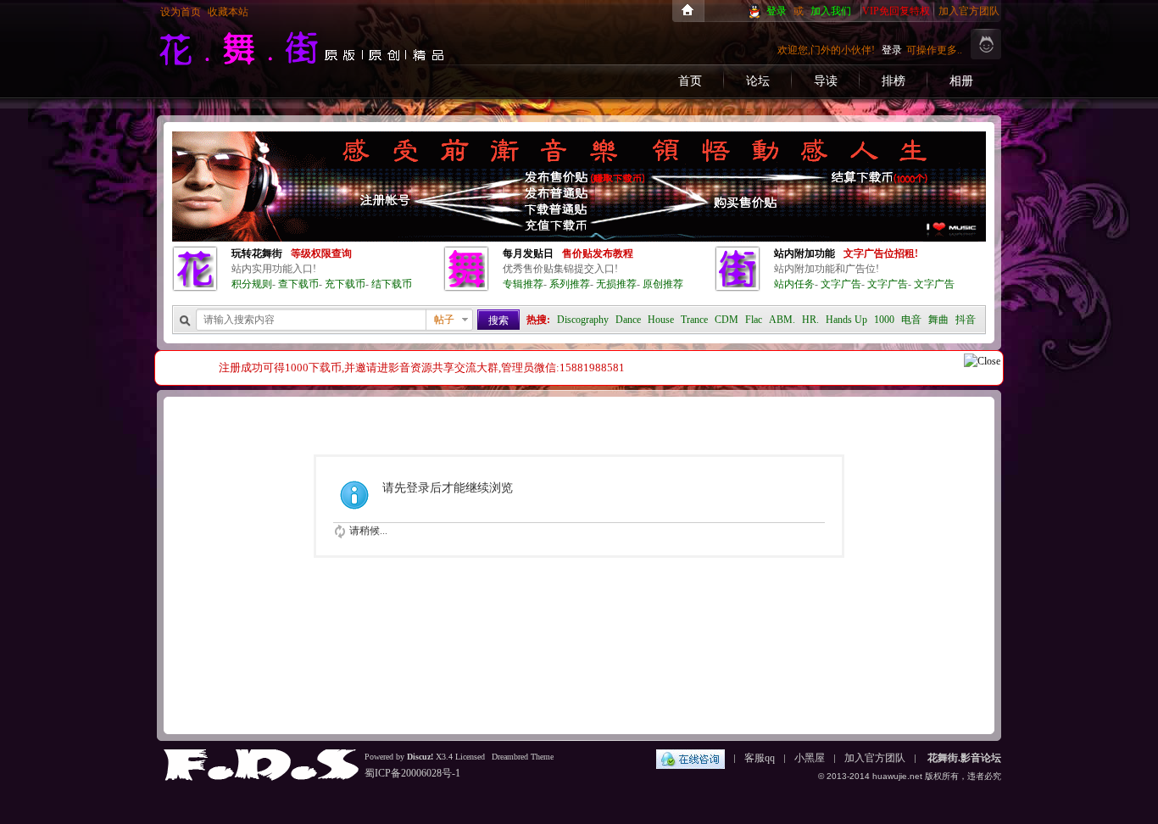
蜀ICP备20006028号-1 (412, 773)
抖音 (965, 320)
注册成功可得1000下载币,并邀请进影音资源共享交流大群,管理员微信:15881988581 (422, 367)
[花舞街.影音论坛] (302, 71)
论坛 (758, 81)
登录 (776, 11)
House (661, 320)
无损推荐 (616, 284)
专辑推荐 (523, 284)
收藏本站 (228, 12)
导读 (826, 81)
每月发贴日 (528, 253)
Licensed (470, 756)
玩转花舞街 (256, 253)
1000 (884, 320)
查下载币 (298, 284)
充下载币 (345, 284)
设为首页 (180, 12)
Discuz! (420, 756)
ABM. (782, 320)
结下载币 (391, 284)
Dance (628, 320)
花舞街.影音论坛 (688, 11)
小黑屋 (809, 758)
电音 (911, 320)
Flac (753, 320)
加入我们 (830, 11)
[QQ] (690, 758)
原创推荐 (663, 284)
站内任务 (794, 284)
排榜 (893, 81)
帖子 (444, 320)
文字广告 (841, 284)
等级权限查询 (321, 253)
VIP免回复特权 (896, 11)
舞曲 (938, 320)
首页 (690, 81)
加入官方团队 (968, 11)
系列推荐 (569, 284)
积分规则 (251, 284)
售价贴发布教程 (597, 253)
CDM (726, 320)
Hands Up (846, 320)
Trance (694, 320)
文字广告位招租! (880, 253)
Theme (541, 756)
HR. (810, 320)
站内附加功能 (804, 253)
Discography (583, 320)
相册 (961, 81)
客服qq (759, 758)
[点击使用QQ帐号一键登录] (756, 11)
